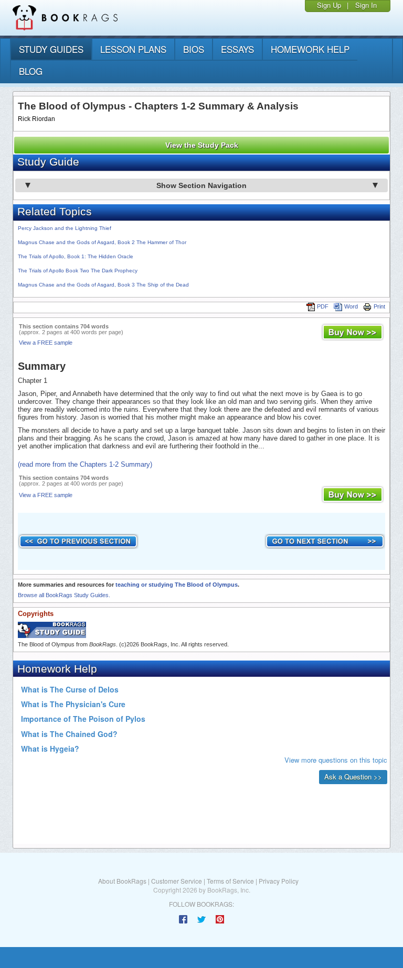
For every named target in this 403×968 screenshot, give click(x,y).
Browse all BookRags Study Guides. (64, 595)
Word (351, 306)
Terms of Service (230, 880)
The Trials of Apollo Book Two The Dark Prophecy (77, 270)
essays (237, 49)
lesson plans (133, 49)
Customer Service (176, 880)
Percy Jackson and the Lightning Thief (64, 228)
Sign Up (329, 5)
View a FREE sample (45, 342)
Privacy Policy (279, 880)
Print (379, 306)
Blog (31, 71)
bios (193, 49)
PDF (322, 306)
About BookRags (122, 880)
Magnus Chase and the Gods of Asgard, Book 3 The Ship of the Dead (103, 285)
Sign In (366, 5)
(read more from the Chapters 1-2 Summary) (85, 464)
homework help (310, 49)
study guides (51, 49)
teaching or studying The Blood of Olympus (176, 584)
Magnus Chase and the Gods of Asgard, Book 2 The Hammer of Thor (102, 242)
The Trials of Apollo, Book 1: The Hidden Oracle (75, 256)
